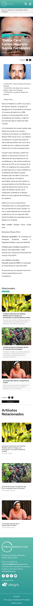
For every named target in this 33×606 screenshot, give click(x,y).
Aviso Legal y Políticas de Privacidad (16, 600)
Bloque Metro (8, 99)
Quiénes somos (16, 603)
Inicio (3, 10)
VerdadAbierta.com (9, 571)
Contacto (16, 596)
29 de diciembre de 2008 (9, 52)
